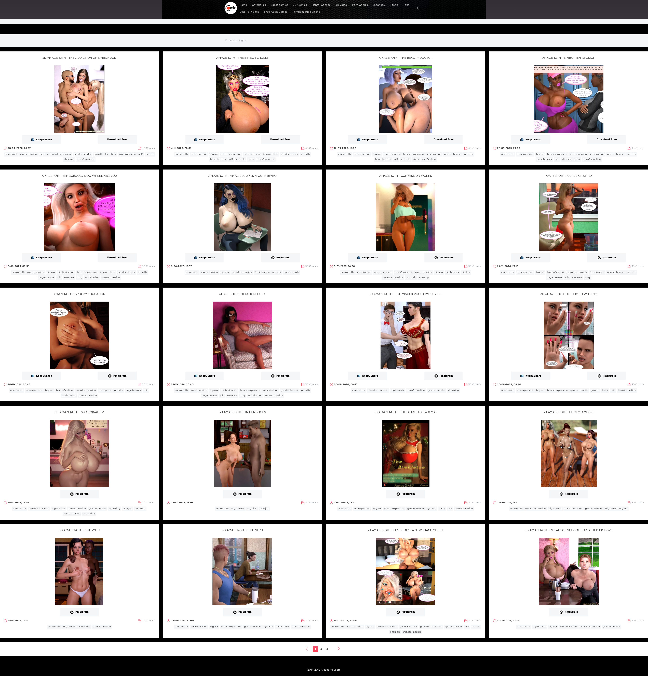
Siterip (394, 5)
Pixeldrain (283, 258)
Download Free (117, 139)
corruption (105, 390)
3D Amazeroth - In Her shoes (242, 412)
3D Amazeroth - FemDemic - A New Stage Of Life (405, 530)
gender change (383, 272)
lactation (110, 154)
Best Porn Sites (249, 12)
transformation (86, 159)
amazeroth (11, 154)
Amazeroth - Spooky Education (79, 294)
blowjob (127, 509)
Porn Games (360, 5)
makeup (424, 278)
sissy (251, 159)
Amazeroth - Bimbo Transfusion (568, 58)
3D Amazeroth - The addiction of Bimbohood (79, 58)
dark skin (411, 278)
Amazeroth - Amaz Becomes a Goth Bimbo (242, 176)
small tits (84, 627)
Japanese (379, 5)
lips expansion (127, 154)
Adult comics (279, 5)
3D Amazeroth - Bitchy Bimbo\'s (568, 412)
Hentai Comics (321, 5)
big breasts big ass (616, 509)
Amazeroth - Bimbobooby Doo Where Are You (79, 176)
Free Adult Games (275, 12)
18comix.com (332, 670)
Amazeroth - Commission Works (405, 176)
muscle (150, 154)
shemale (69, 159)
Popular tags (237, 41)
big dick (252, 509)
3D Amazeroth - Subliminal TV (79, 412)
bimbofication (392, 154)
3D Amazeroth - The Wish (79, 530)
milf (140, 154)
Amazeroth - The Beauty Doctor (405, 58)
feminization (270, 154)
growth (98, 154)
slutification (429, 159)
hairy (605, 390)
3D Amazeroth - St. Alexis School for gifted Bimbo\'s (568, 530)
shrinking (453, 390)
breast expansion (60, 154)
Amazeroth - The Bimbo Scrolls (242, 58)
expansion (89, 514)
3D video (341, 5)
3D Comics (300, 5)
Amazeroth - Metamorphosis (242, 294)
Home (243, 5)
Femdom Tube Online (306, 12)
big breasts (452, 272)
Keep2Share (44, 140)
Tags (406, 5)
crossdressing (252, 154)
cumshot (140, 509)
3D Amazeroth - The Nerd (242, 530)
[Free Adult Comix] (230, 8)
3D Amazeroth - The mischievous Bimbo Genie (405, 294)
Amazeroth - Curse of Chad (569, 176)
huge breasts (218, 159)
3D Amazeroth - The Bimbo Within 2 (568, 294)
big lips (466, 272)
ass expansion (28, 154)
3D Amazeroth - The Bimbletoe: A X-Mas (405, 412)
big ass (43, 154)
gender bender (82, 154)
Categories (259, 5)
